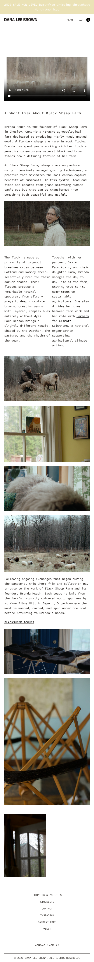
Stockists (47, 901)
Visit (47, 928)
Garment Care (47, 922)
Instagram (47, 915)
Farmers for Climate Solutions (70, 321)
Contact (47, 908)
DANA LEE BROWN (35, 957)
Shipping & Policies (47, 895)
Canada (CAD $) (47, 944)
